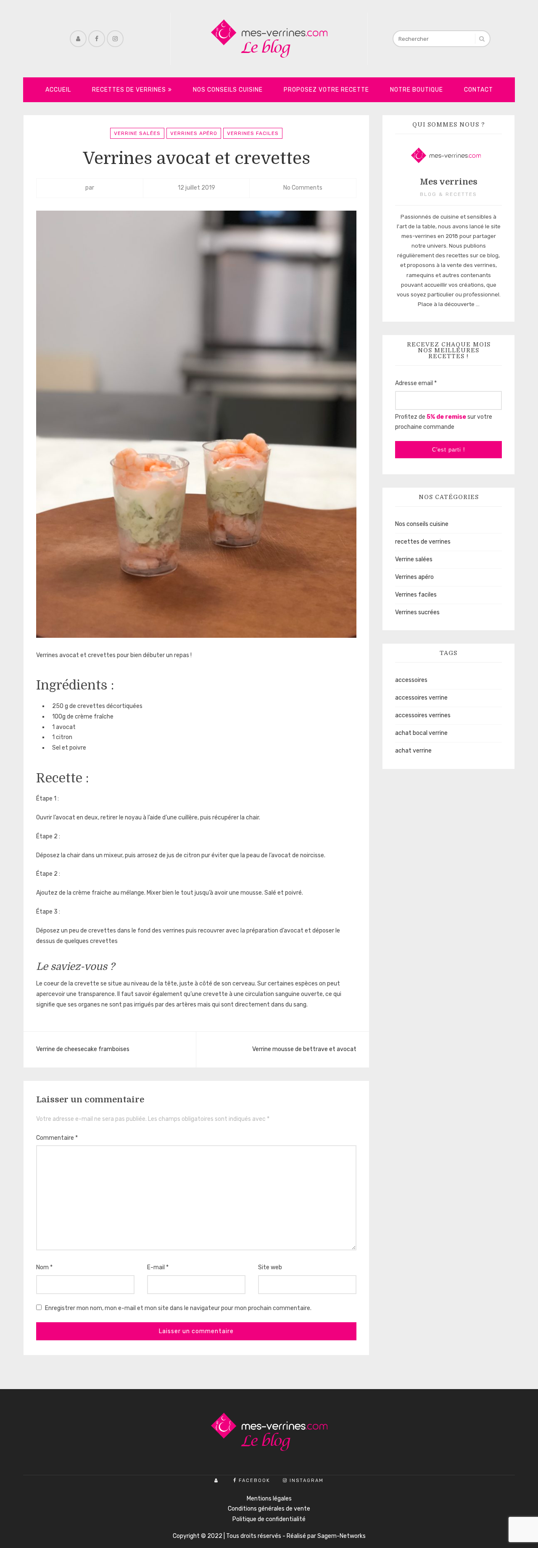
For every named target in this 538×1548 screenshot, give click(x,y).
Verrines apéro (193, 133)
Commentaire (57, 1137)
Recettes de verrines (129, 89)
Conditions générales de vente (269, 1508)
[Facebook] (96, 38)
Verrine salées (137, 133)
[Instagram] (115, 38)
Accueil (58, 89)
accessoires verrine (421, 697)
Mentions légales (269, 1498)
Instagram (307, 1480)
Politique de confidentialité (269, 1519)
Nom (44, 1267)
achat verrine (413, 750)
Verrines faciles (253, 133)
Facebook (254, 1480)
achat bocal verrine (421, 733)
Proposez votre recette (326, 89)
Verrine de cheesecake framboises (82, 1049)
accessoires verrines (423, 715)
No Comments (302, 187)
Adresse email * (416, 383)
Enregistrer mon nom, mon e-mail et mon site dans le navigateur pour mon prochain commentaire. (178, 1308)
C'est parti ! (448, 449)
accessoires (411, 680)
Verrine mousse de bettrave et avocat (304, 1049)
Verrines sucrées (417, 612)
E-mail (158, 1267)
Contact (478, 89)
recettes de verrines (423, 541)
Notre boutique (416, 89)
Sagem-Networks (341, 1536)
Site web (270, 1267)
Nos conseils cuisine (228, 89)
